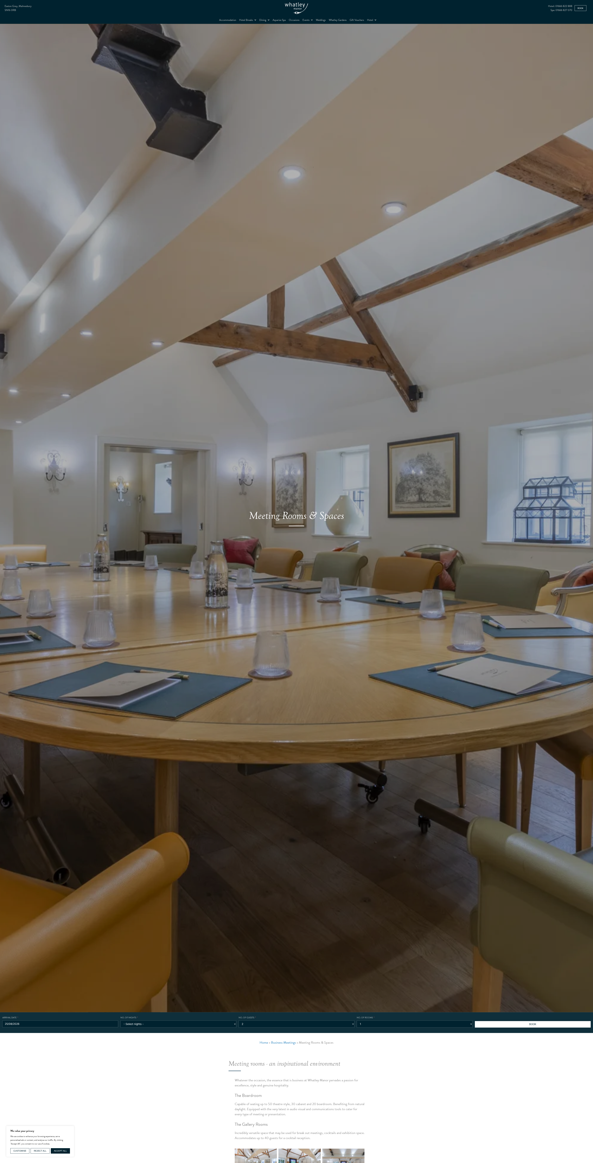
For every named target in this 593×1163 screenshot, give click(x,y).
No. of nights (128, 1017)
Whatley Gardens (338, 20)
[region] (40, 1141)
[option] (296, 518)
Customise (19, 1151)
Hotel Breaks (246, 20)
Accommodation (227, 20)
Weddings (321, 20)
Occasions (294, 20)
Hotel (370, 20)
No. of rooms (365, 1017)
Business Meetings (283, 1042)
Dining (262, 20)
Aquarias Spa (279, 20)
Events (306, 20)
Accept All (60, 1151)
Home (264, 1042)
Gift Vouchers (357, 20)
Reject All (40, 1151)
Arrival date (9, 1017)
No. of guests (246, 1017)
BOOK (532, 1024)
